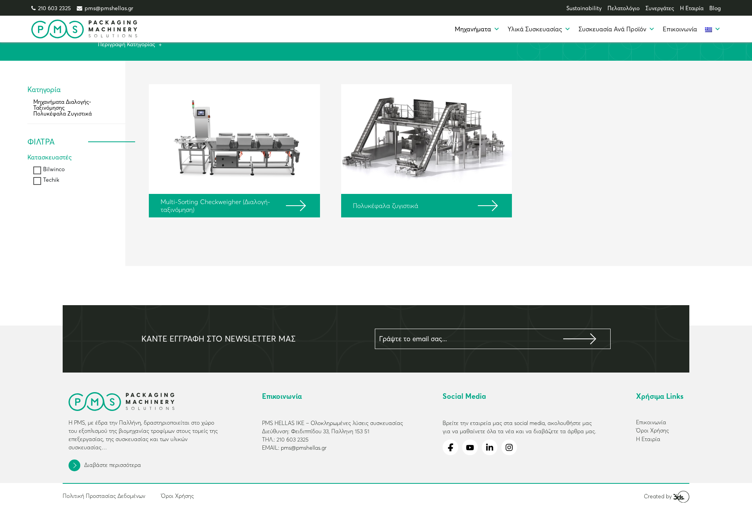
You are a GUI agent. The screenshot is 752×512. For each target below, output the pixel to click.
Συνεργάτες (659, 8)
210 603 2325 (54, 8)
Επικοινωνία (680, 29)
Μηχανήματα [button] (473, 29)
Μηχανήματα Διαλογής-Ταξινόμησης (62, 104)
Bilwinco (54, 169)
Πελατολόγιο (623, 8)
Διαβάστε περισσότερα (112, 465)
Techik (51, 179)
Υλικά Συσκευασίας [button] (535, 29)
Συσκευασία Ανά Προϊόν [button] (612, 29)
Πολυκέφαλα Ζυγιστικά (62, 113)
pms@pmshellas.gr (109, 8)
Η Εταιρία (691, 8)
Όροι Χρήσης (177, 495)
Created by (658, 496)
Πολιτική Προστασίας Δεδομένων (104, 495)
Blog (715, 8)
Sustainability (584, 8)
